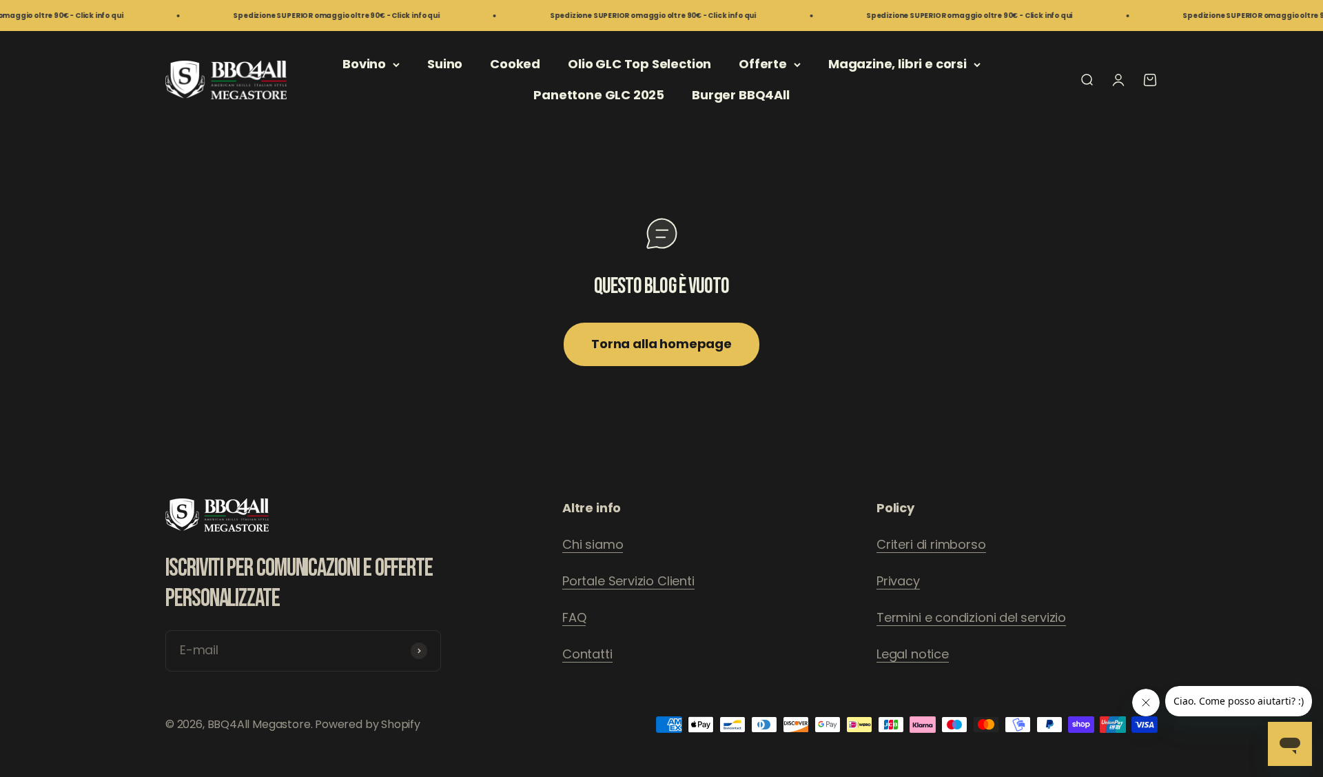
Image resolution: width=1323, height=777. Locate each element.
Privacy (898, 580)
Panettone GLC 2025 (598, 94)
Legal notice (912, 654)
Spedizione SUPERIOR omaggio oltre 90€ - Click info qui (317, 15)
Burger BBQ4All (740, 94)
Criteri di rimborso (931, 544)
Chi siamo (592, 544)
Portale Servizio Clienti (628, 580)
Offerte (763, 63)
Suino (444, 63)
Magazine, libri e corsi (897, 63)
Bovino (364, 63)
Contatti (587, 654)
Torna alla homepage (661, 343)
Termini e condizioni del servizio (971, 617)
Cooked (515, 63)
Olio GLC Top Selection (639, 63)
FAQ (574, 617)
